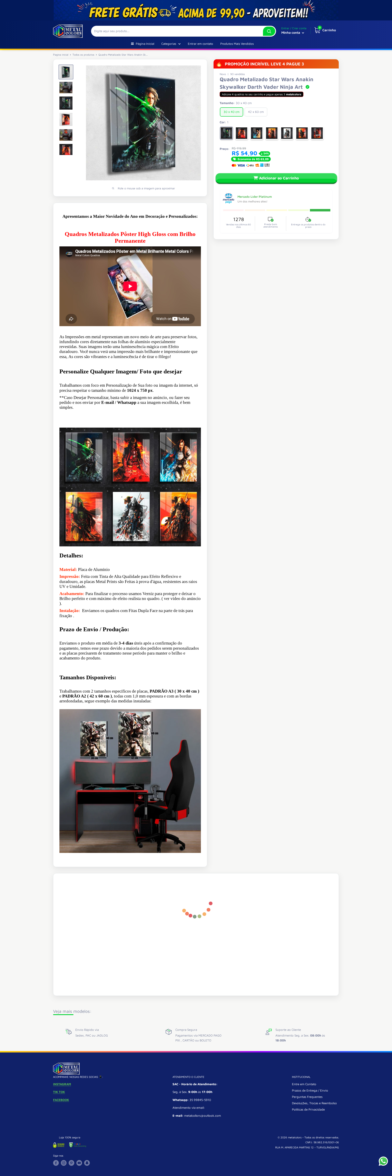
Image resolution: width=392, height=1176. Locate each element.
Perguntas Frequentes (307, 1096)
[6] (301, 133)
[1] (226, 133)
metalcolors (295, 1137)
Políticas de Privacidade (308, 1109)
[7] (317, 133)
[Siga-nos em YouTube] (79, 1163)
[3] (256, 133)
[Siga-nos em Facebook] (56, 1163)
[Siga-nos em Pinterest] (71, 1163)
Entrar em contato (200, 43)
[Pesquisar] (269, 31)
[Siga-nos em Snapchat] (87, 1163)
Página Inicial (145, 43)
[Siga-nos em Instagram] (64, 1163)
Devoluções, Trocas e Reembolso (314, 1103)
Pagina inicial (60, 54)
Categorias (168, 43)
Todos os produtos (83, 54)
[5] (286, 133)
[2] (241, 133)
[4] (271, 133)
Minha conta (291, 32)
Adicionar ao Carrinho (279, 178)
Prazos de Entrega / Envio (310, 1090)
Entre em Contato (304, 1084)
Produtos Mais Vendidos (237, 43)
